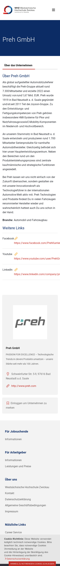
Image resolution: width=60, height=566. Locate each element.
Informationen (13, 439)
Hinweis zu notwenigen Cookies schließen (32, 564)
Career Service (13, 532)
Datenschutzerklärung (18, 499)
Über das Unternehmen (18, 65)
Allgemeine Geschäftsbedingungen (25, 505)
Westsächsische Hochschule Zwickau (27, 487)
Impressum (11, 511)
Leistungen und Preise (18, 466)
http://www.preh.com (23, 386)
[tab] (18, 66)
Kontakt (9, 493)
